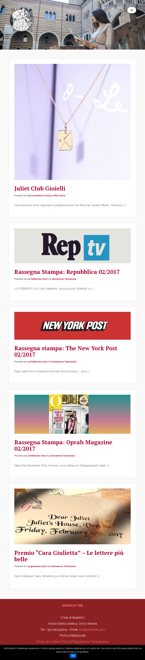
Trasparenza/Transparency (90, 641)
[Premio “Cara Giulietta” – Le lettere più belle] (72, 516)
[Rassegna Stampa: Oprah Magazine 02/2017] (72, 414)
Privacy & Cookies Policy (53, 641)
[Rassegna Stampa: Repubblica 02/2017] (72, 245)
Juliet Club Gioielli (39, 188)
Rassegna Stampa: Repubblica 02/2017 (67, 271)
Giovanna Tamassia (64, 278)
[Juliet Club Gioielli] (72, 122)
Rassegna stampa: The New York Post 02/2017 (65, 351)
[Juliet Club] (22, 30)
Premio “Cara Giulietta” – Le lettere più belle (69, 556)
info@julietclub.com (92, 629)
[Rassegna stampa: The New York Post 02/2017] (72, 326)
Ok (73, 656)
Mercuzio (59, 195)
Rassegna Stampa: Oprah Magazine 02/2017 (63, 445)
